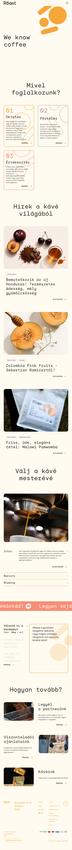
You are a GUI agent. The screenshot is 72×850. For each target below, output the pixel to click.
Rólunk (40, 802)
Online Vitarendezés (54, 814)
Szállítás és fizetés (53, 820)
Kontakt (41, 809)
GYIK (51, 825)
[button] (36, 551)
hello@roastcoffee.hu (13, 840)
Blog (40, 806)
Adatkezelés (53, 809)
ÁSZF (51, 802)
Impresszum (53, 806)
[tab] (16, 629)
